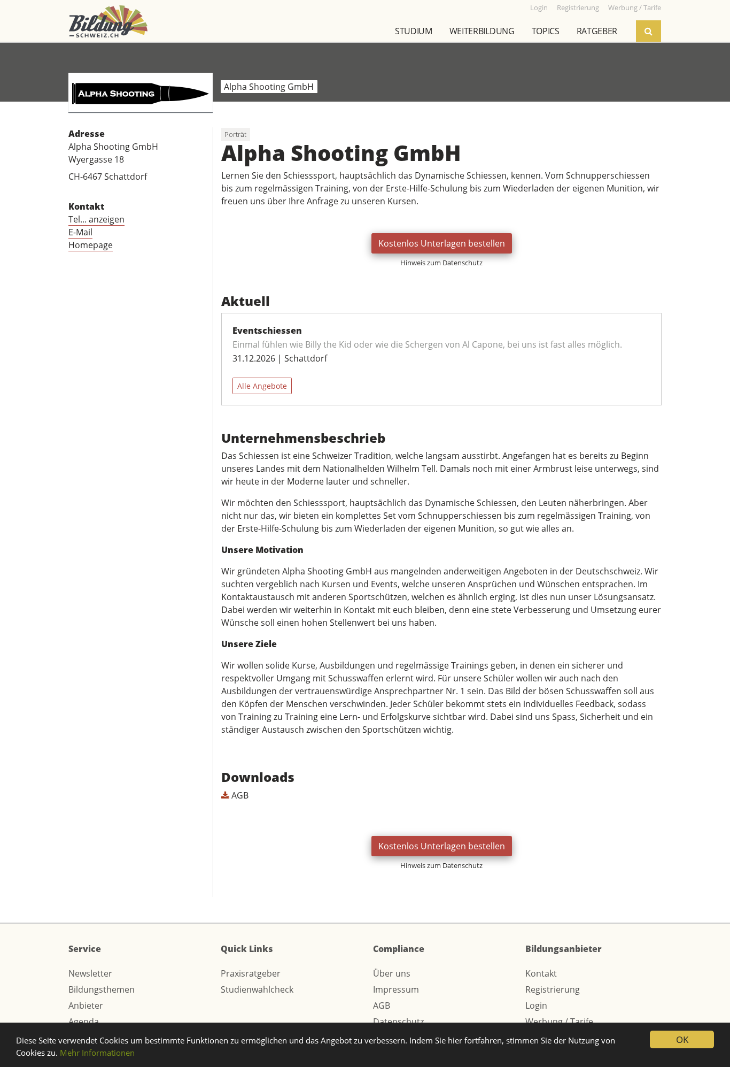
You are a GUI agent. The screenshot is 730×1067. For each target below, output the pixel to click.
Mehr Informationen (97, 1052)
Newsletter (90, 973)
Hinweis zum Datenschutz (441, 262)
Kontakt (541, 973)
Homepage (90, 245)
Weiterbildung (482, 31)
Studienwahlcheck (257, 989)
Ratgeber (597, 31)
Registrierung (552, 989)
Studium (413, 31)
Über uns (391, 973)
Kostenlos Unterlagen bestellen (441, 243)
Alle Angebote (262, 386)
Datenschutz (398, 1021)
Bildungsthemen (101, 989)
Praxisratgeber (251, 973)
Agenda (83, 1021)
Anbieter (85, 1005)
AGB (238, 795)
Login (536, 1005)
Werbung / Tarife (559, 1021)
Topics (546, 31)
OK (682, 1039)
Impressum (396, 989)
